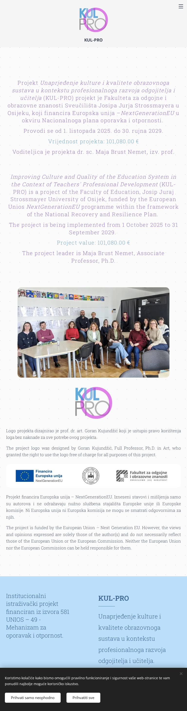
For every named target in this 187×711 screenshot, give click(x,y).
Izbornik (181, 6)
